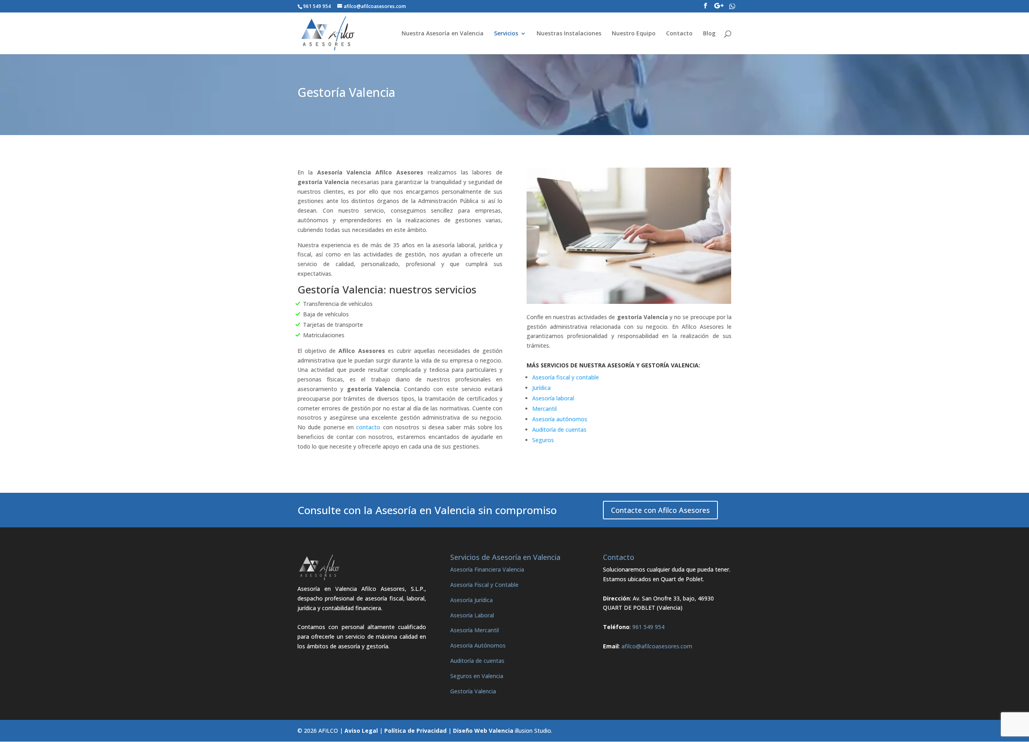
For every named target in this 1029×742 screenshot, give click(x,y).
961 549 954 (648, 627)
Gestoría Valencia (473, 691)
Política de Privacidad (415, 730)
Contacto (679, 34)
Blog (709, 34)
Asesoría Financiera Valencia (487, 569)
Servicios (506, 34)
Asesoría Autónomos (478, 645)
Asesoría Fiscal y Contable (484, 584)
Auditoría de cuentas (559, 429)
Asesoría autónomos (559, 419)
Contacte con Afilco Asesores (660, 510)
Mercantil (544, 408)
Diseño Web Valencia (483, 730)
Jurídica (541, 387)
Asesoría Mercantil (474, 630)
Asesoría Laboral (472, 615)
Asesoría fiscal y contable (565, 377)
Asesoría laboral (553, 398)
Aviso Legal (361, 730)
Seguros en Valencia (476, 676)
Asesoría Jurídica (471, 600)
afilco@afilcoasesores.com (656, 646)
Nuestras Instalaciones (569, 34)
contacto (368, 427)
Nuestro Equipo (634, 34)
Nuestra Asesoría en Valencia (443, 34)
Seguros (543, 440)
